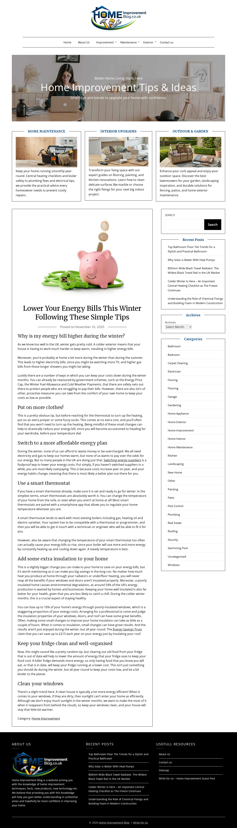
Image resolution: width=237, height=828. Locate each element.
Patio (171, 497)
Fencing (173, 380)
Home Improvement (46, 718)
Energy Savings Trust (127, 629)
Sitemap (164, 770)
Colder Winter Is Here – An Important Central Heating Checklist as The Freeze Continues (192, 285)
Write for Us (140, 822)
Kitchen (172, 455)
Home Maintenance (180, 447)
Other (171, 481)
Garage (172, 396)
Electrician (174, 371)
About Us (84, 42)
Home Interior (177, 439)
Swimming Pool (178, 548)
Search (170, 215)
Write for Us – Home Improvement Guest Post (187, 778)
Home (67, 42)
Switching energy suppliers (122, 460)
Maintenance (128, 42)
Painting (173, 489)
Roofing (173, 531)
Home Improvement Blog (114, 822)
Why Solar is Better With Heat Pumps (191, 260)
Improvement (105, 42)
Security (173, 539)
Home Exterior (177, 422)
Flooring (173, 388)
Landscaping (176, 464)
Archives (170, 322)
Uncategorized (177, 556)
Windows (174, 565)
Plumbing (174, 514)
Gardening (174, 405)
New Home (175, 472)
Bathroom (174, 346)
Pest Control (175, 506)
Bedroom (174, 355)
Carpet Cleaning (178, 363)
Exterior (148, 42)
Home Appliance (178, 413)
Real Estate (174, 523)
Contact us (166, 42)
